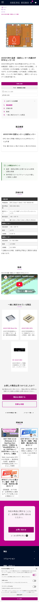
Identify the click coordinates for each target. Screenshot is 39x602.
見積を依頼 (19, 83)
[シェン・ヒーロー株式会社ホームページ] (19, 2)
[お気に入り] (36, 3)
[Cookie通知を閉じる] (36, 569)
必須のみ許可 (19, 594)
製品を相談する (19, 397)
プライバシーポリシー (22, 592)
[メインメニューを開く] (2, 2)
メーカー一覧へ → (29, 412)
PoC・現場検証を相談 (19, 87)
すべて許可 (19, 598)
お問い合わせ (21, 530)
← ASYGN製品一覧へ (11, 412)
